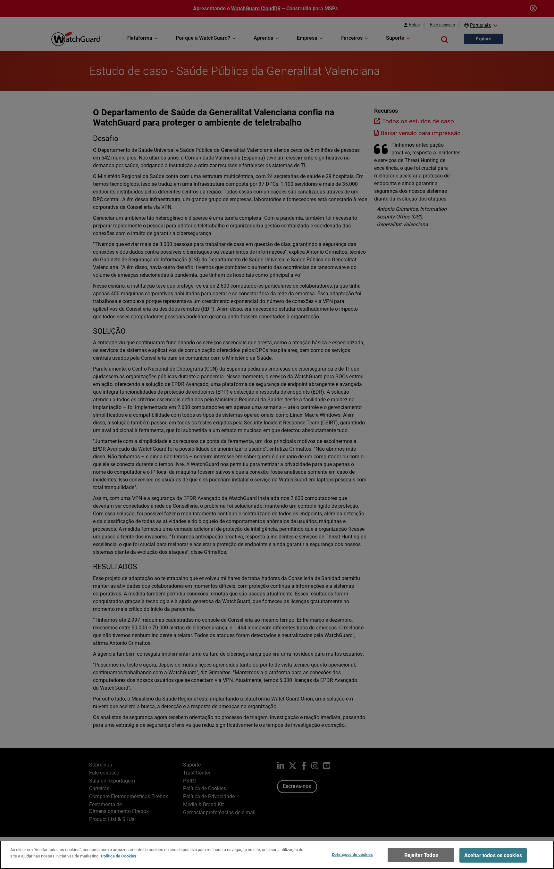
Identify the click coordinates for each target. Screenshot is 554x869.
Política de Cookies (118, 855)
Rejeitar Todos (421, 855)
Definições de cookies (352, 854)
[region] (277, 854)
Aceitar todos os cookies (493, 855)
